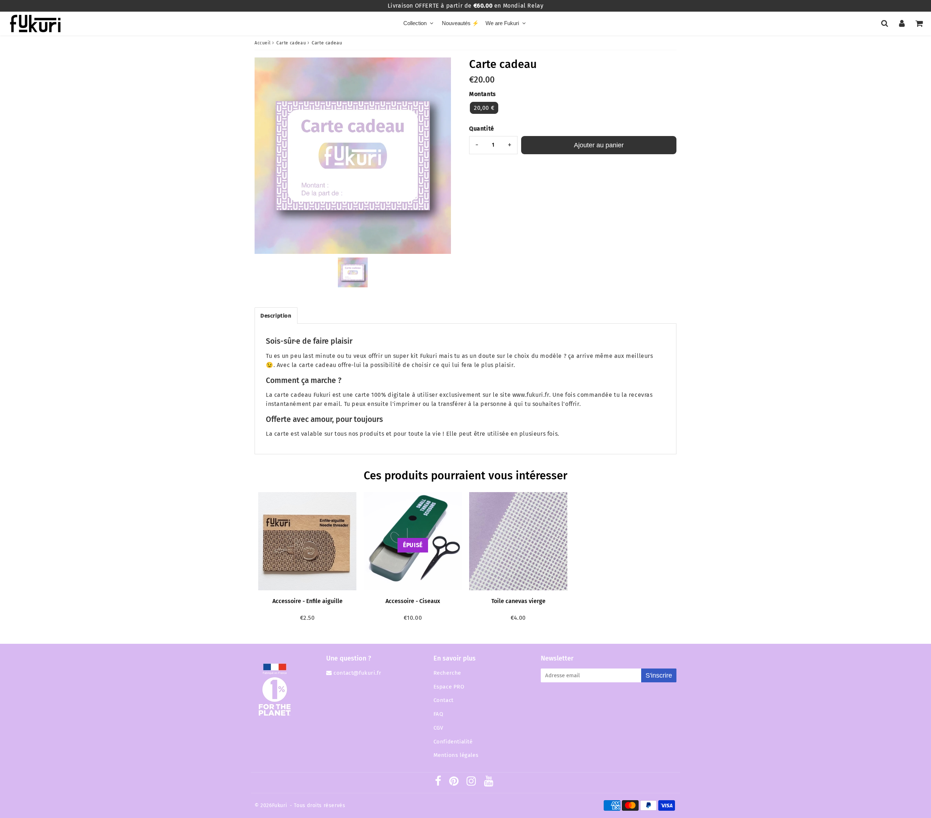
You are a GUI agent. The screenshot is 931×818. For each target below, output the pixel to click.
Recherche (447, 673)
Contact (443, 700)
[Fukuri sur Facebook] (438, 782)
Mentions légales (456, 755)
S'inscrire (659, 675)
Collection (415, 23)
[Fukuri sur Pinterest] (454, 782)
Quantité (481, 128)
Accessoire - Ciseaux (412, 601)
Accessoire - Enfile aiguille (307, 601)
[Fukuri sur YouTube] (489, 782)
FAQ (438, 714)
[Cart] (919, 23)
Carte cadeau (291, 42)
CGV (438, 728)
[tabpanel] (352, 272)
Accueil (263, 42)
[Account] (902, 23)
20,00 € (484, 107)
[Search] (884, 23)
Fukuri (279, 805)
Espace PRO (448, 686)
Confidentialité (453, 741)
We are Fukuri (502, 23)
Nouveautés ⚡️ (460, 23)
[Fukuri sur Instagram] (471, 782)
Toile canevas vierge (518, 601)
